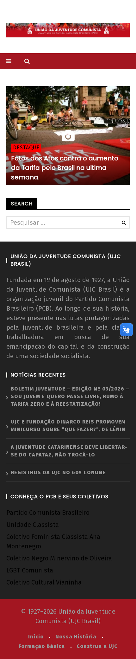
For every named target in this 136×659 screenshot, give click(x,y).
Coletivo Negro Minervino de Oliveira (59, 558)
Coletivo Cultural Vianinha (44, 582)
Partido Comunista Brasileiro (48, 512)
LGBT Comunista (29, 570)
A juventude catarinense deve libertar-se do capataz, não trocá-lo (69, 451)
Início (36, 637)
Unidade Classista (32, 524)
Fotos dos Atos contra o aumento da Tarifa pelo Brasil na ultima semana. (64, 168)
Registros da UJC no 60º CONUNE (58, 472)
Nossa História (75, 637)
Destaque (26, 148)
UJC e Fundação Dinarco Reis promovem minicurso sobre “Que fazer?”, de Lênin (68, 425)
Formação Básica (42, 646)
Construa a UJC (97, 646)
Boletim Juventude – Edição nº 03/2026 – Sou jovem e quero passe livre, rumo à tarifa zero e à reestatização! (70, 396)
